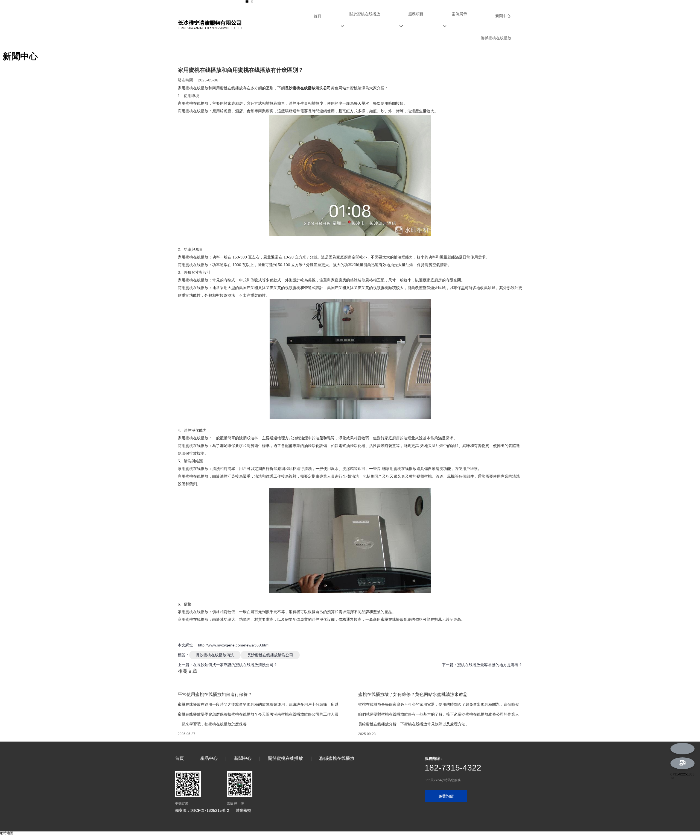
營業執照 (243, 810)
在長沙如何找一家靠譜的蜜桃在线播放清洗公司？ (235, 665)
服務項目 (416, 14)
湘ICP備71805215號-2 (209, 810)
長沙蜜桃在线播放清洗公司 (270, 655)
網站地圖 (6, 833)
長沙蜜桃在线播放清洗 (215, 655)
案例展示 (459, 14)
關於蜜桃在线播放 (364, 14)
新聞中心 (503, 16)
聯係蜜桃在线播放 (496, 38)
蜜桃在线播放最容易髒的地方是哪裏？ (489, 665)
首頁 (317, 16)
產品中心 (209, 758)
